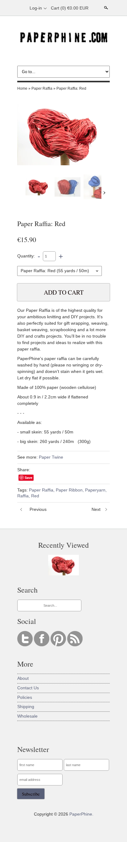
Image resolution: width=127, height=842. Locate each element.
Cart (69, 8)
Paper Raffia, (42, 490)
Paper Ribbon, (70, 490)
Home (22, 88)
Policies (24, 697)
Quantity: (26, 255)
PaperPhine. (81, 814)
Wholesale (27, 716)
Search (105, 8)
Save (28, 477)
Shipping (25, 706)
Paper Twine (51, 457)
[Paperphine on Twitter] (25, 644)
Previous (38, 509)
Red (35, 495)
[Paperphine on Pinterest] (59, 644)
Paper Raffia (41, 88)
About (23, 678)
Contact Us (28, 687)
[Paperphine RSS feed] (75, 644)
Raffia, (23, 495)
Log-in (36, 8)
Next (96, 509)
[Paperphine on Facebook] (42, 644)
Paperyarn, (96, 490)
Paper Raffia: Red (71, 88)
